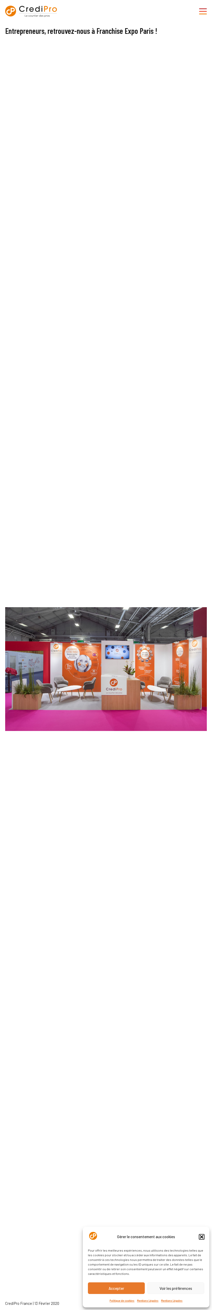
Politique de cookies (122, 1300)
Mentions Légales (147, 1300)
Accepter (116, 1288)
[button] (201, 1236)
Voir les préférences (176, 1288)
